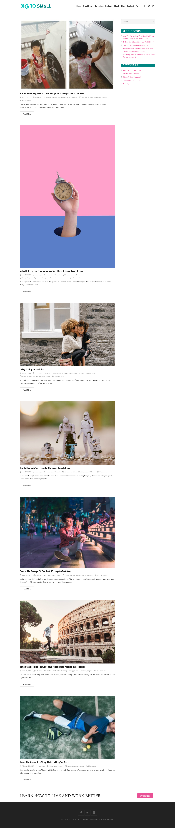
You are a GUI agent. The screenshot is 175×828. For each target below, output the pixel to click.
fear (23, 278)
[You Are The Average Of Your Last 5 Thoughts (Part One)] (67, 532)
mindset (90, 97)
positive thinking (81, 575)
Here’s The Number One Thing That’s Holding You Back (44, 762)
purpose (104, 97)
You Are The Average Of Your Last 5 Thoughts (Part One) (45, 571)
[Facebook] (144, 6)
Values (47, 376)
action (24, 376)
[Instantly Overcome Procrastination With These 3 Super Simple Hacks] (67, 196)
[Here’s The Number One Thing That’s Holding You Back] (67, 727)
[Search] (137, 5)
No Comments (26, 100)
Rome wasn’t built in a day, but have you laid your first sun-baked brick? (52, 666)
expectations (73, 472)
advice (66, 472)
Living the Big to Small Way (32, 369)
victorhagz (37, 97)
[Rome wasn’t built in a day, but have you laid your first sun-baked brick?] (67, 631)
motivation (97, 97)
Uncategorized (128, 83)
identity (80, 472)
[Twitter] (149, 6)
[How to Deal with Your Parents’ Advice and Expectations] (67, 433)
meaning (85, 97)
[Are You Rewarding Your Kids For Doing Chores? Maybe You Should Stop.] (67, 54)
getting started (30, 278)
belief (67, 575)
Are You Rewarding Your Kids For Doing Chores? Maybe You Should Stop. (52, 93)
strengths (42, 376)
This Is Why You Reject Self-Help (135, 45)
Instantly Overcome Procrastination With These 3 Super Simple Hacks (51, 270)
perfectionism (40, 278)
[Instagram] (153, 6)
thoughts (90, 575)
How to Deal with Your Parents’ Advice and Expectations (45, 467)
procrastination (62, 278)
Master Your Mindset (70, 97)
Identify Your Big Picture (54, 97)
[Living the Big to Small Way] (67, 334)
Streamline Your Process (132, 80)
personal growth (50, 278)
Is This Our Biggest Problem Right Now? (138, 42)
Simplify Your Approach (69, 275)
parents (86, 472)
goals (74, 766)
